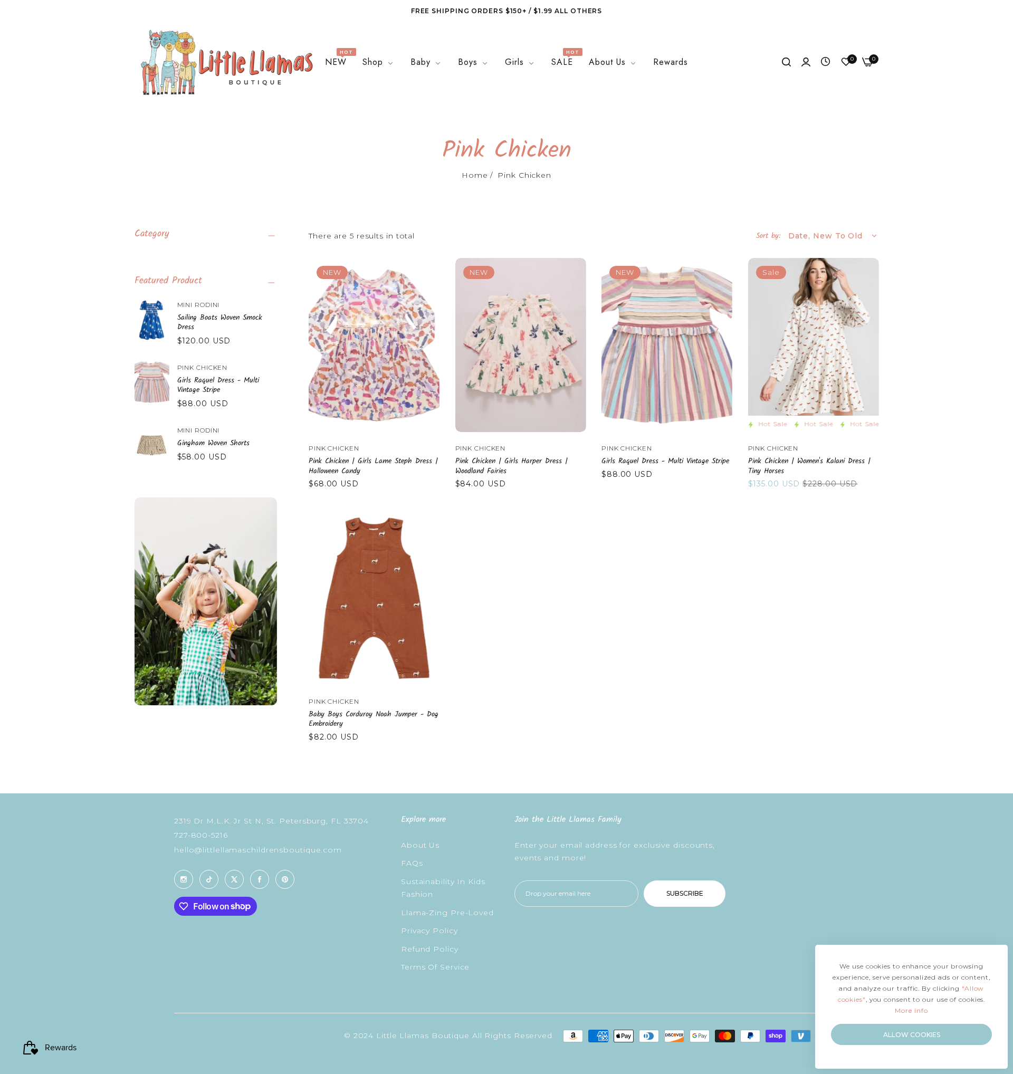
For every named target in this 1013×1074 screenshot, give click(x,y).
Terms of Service (435, 967)
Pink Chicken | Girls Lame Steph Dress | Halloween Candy (373, 465)
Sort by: (768, 236)
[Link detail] (183, 879)
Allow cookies (911, 1035)
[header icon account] (805, 62)
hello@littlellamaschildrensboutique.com (258, 850)
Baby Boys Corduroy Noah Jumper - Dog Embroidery (373, 718)
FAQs (412, 863)
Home (475, 175)
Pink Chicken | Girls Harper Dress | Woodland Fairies (511, 465)
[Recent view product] (825, 62)
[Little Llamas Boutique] (226, 62)
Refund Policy (429, 949)
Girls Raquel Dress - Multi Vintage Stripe (218, 385)
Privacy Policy (429, 930)
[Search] (786, 62)
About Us (420, 845)
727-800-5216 (201, 835)
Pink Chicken (202, 367)
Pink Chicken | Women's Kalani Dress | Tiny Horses (809, 465)
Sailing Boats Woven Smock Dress (219, 322)
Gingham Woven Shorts (213, 443)
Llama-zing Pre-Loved (447, 912)
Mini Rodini (198, 305)
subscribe (684, 893)
